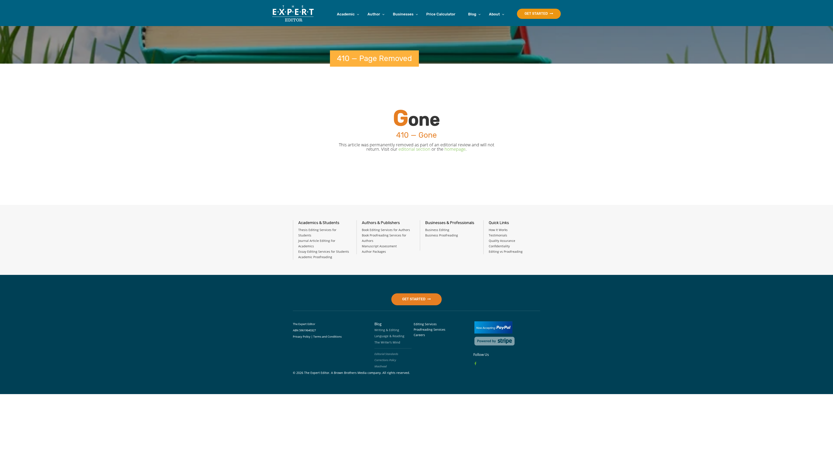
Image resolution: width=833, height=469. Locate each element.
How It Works (498, 230)
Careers (419, 335)
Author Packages (374, 251)
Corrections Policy (385, 360)
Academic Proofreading (315, 257)
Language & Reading (389, 336)
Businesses (403, 14)
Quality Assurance (502, 241)
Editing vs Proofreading (506, 251)
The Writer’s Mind (387, 342)
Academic (346, 14)
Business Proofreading (441, 235)
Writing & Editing (386, 330)
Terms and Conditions (327, 337)
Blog (472, 14)
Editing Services (425, 324)
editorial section (414, 149)
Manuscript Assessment (379, 246)
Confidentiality (499, 246)
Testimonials (498, 235)
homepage (455, 149)
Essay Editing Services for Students (323, 251)
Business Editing (437, 230)
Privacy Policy (301, 337)
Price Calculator (440, 14)
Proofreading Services (429, 329)
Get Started (537, 14)
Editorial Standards (386, 354)
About (494, 14)
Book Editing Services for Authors (386, 230)
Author (373, 14)
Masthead (380, 366)
